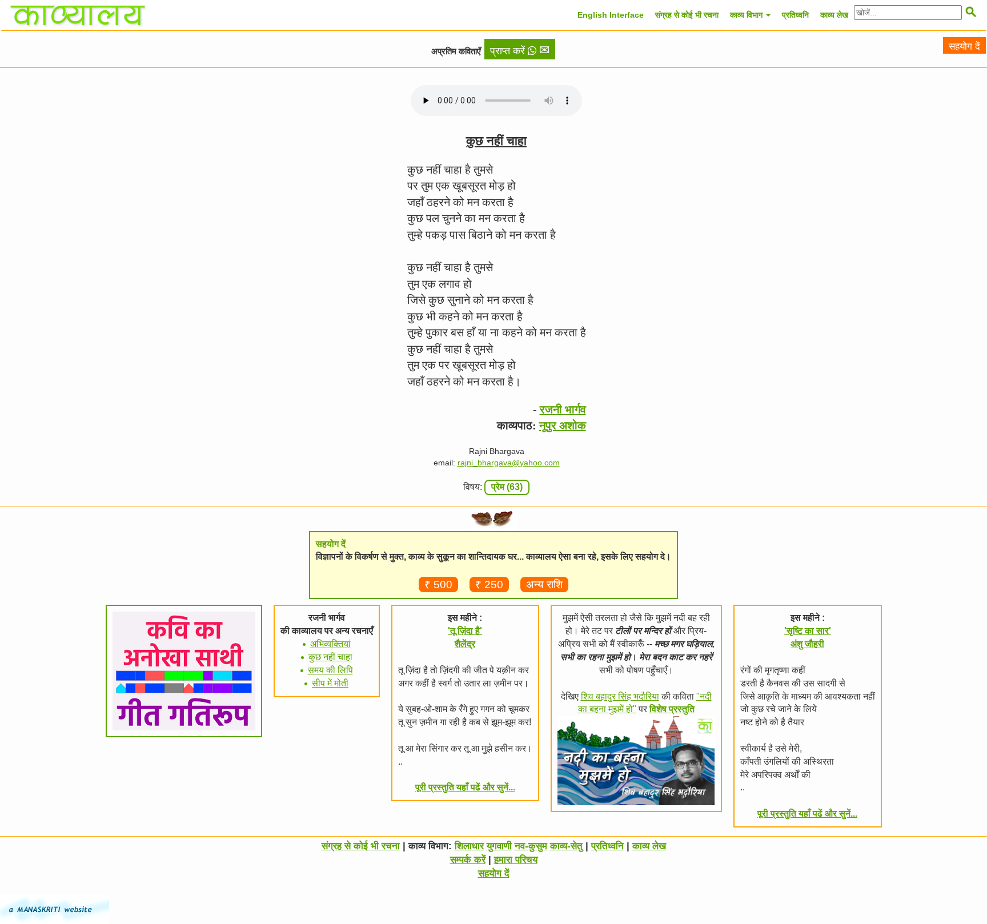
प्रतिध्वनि (795, 14)
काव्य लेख (834, 14)
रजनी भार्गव (563, 409)
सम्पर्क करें (468, 859)
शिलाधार (469, 846)
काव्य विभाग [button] (747, 14)
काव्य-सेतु (566, 846)
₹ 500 (438, 584)
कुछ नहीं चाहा (330, 657)
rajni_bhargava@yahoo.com (509, 462)
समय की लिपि (330, 670)
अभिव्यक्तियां (330, 644)
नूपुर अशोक (562, 425)
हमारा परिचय (515, 859)
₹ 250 (489, 584)
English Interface (610, 14)
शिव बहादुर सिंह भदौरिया (620, 696)
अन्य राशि (544, 584)
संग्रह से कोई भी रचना (687, 14)
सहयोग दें (964, 46)
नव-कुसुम (531, 846)
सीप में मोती (330, 683)
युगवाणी (499, 846)
